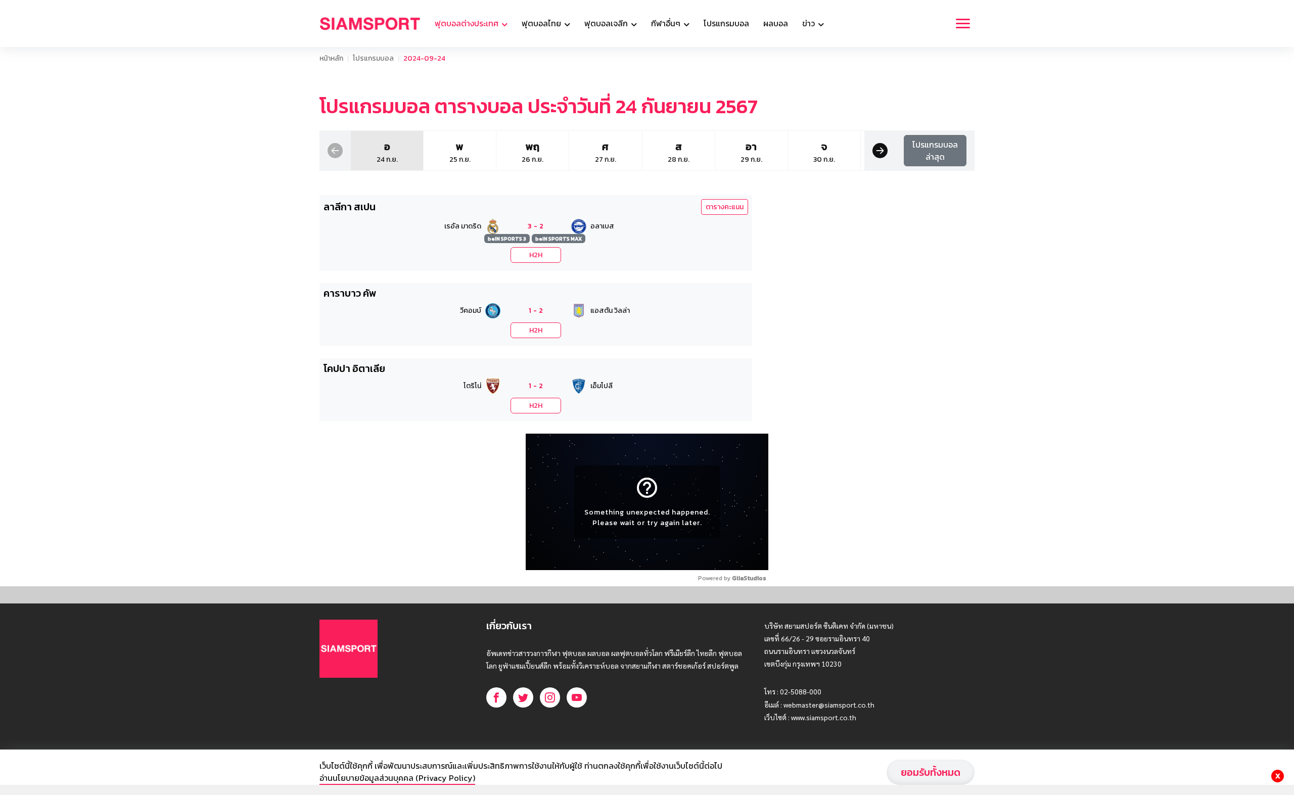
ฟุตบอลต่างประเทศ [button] (467, 23)
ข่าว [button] (809, 23)
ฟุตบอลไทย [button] (542, 23)
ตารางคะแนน (725, 207)
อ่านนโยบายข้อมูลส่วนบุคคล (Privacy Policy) (397, 778)
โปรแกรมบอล (726, 23)
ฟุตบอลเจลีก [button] (607, 23)
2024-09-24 (424, 58)
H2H (535, 255)
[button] (335, 150)
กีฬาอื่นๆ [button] (666, 23)
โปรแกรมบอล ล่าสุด (935, 150)
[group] (387, 150)
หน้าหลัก (331, 58)
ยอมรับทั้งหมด (930, 772)
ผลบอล (775, 23)
